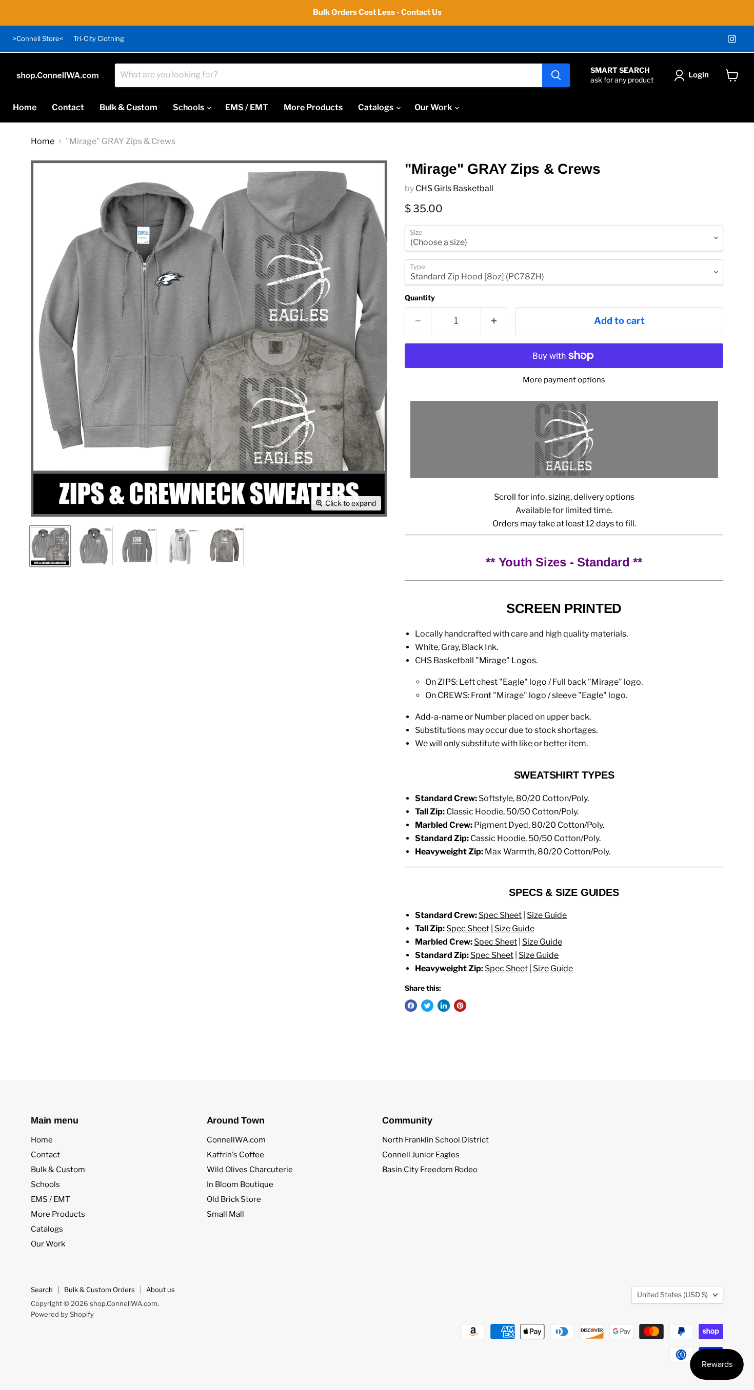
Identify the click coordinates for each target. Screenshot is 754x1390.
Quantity (420, 298)
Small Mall (225, 1214)
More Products (313, 107)
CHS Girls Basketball (454, 188)
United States (672, 1294)
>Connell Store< (38, 39)
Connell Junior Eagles (421, 1154)
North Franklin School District (435, 1139)
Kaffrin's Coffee (235, 1154)
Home (24, 107)
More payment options (564, 380)
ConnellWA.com (236, 1139)
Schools (189, 107)
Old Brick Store (234, 1199)
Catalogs (376, 107)
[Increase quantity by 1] (494, 321)
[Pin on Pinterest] (460, 1005)
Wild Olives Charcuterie (250, 1169)
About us (160, 1289)
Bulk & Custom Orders (99, 1289)
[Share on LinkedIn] (444, 1005)
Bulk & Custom (128, 107)
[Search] (556, 75)
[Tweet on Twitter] (427, 1005)
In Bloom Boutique (240, 1184)
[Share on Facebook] (411, 1005)
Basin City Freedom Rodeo (430, 1169)
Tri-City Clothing (98, 39)
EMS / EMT (246, 107)
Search (42, 1289)
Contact (68, 107)
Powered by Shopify (62, 1314)
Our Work (433, 107)
